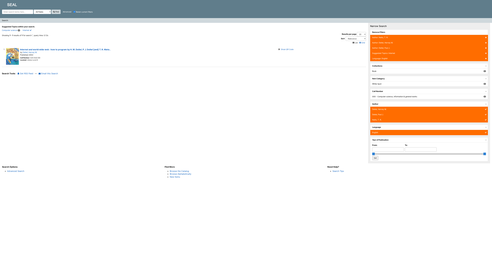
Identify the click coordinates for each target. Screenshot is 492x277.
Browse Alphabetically (180, 174)
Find (57, 12)
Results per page (349, 34)
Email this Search (49, 73)
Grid (363, 43)
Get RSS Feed (26, 73)
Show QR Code (287, 49)
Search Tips (338, 171)
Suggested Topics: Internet (383, 53)
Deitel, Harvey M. (30, 52)
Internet (26, 30)
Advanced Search (15, 171)
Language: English (380, 58)
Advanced (67, 12)
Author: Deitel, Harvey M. (382, 43)
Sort (343, 38)
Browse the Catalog (179, 171)
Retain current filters (84, 12)
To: (406, 145)
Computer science (9, 30)
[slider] (373, 154)
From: (374, 145)
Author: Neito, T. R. (380, 37)
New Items (175, 177)
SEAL (7, 4)
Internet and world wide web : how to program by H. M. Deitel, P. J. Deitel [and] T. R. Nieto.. (65, 49)
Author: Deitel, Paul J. (381, 48)
